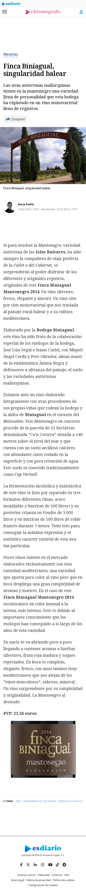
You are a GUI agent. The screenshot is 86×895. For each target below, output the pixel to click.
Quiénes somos (26, 875)
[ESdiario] (11, 4)
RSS (66, 875)
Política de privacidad (38, 880)
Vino (18, 801)
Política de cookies (64, 880)
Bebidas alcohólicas (71, 801)
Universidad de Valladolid (39, 801)
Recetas (10, 54)
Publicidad (44, 875)
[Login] (81, 12)
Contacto (57, 875)
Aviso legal (17, 880)
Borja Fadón (26, 204)
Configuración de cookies (43, 885)
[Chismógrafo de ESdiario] (43, 12)
